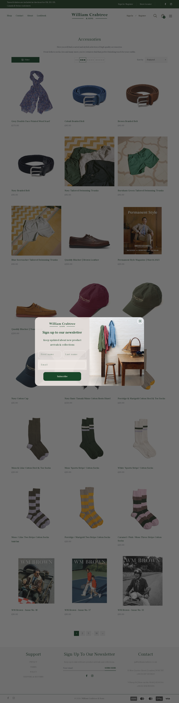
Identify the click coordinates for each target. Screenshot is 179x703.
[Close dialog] (140, 321)
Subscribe (62, 376)
